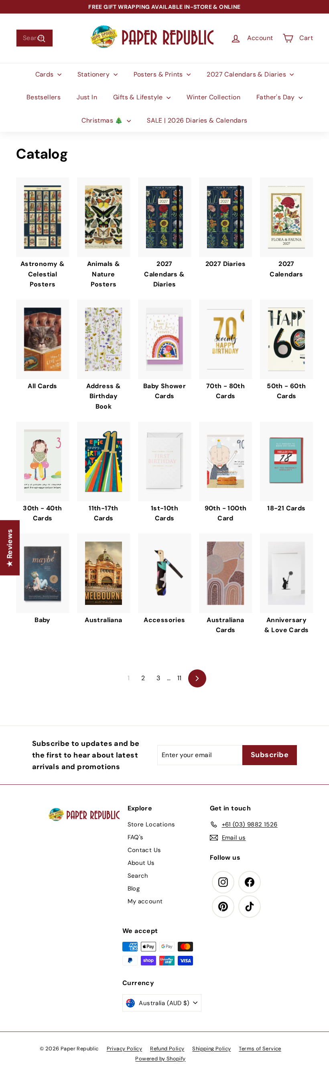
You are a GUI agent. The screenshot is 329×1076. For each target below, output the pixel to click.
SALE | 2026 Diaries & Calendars (197, 120)
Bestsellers (43, 97)
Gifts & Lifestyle (138, 97)
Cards (45, 74)
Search (138, 876)
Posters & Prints (159, 74)
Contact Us (144, 850)
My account (145, 901)
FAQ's (136, 837)
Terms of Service (260, 1048)
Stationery (94, 74)
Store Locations (151, 824)
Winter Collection (213, 97)
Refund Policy (167, 1048)
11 (179, 678)
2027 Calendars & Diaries (247, 74)
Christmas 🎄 (103, 120)
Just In (87, 97)
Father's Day (276, 97)
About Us (141, 863)
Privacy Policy (124, 1048)
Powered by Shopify (160, 1058)
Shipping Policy (211, 1048)
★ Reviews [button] (9, 548)
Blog (134, 889)
